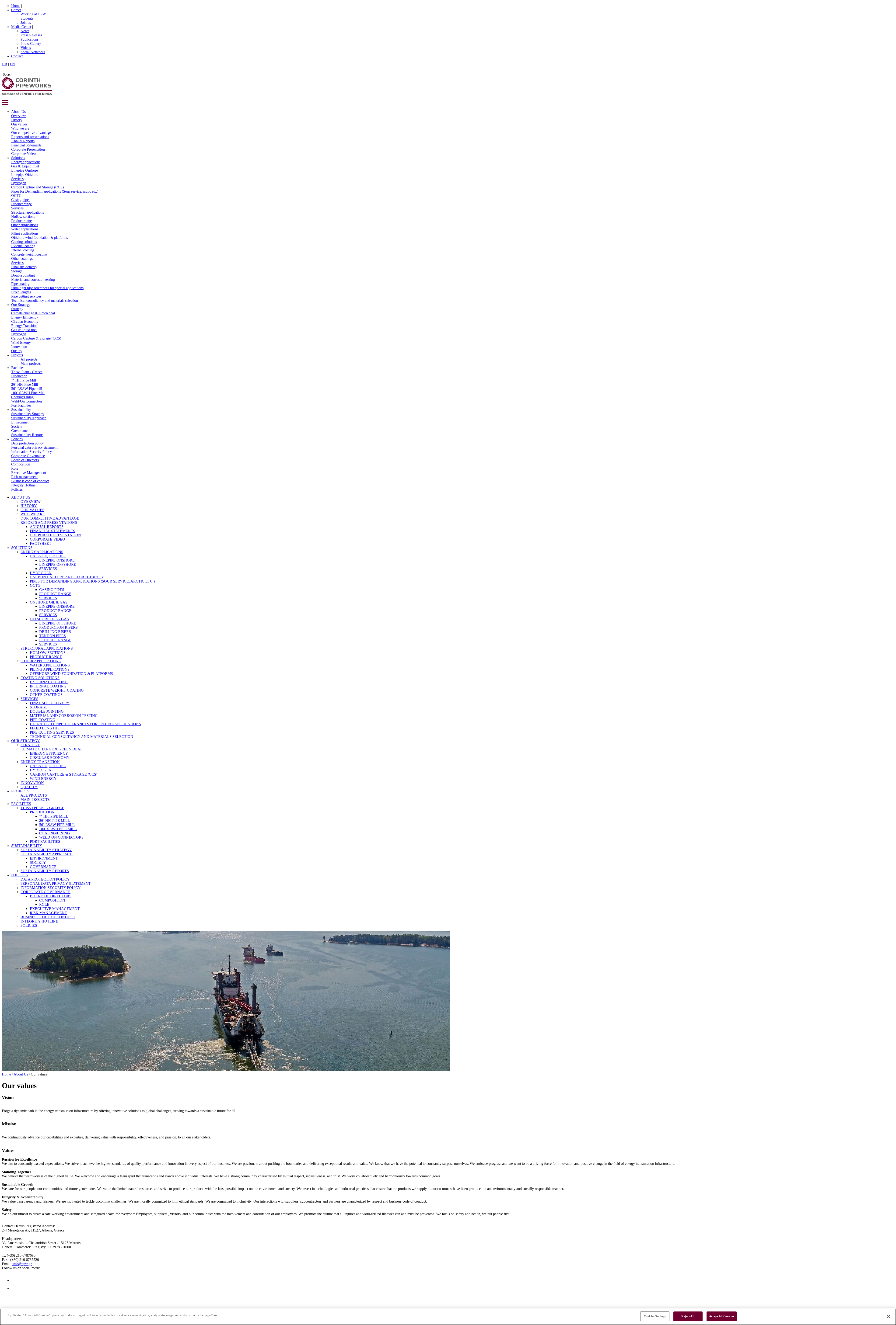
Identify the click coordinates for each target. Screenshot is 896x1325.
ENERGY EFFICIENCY (49, 753)
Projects (17, 355)
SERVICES (48, 569)
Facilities (17, 368)
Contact (17, 56)
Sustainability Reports (27, 435)
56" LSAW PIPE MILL (57, 825)
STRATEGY (30, 745)
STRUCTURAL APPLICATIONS (47, 648)
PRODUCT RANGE (55, 594)
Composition (20, 464)
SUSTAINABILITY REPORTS (45, 871)
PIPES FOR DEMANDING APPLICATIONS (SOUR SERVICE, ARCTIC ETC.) (92, 581)
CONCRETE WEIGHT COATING (57, 690)
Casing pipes (20, 200)
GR (4, 64)
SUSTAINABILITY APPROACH (47, 854)
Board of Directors (25, 460)
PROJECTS (20, 791)
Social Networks (33, 52)
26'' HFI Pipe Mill (24, 384)
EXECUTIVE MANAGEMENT (55, 909)
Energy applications (25, 162)
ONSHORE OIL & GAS (48, 602)
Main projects (31, 363)
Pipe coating (20, 284)
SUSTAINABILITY (26, 846)
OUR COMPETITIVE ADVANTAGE (50, 518)
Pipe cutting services (26, 296)
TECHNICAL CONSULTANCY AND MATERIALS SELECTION (81, 737)
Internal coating (22, 250)
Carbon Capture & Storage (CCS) (36, 338)
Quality (16, 351)
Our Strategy (20, 305)
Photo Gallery (31, 43)
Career (16, 10)
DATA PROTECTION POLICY (45, 879)
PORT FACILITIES (45, 841)
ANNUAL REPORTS (46, 527)
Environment (20, 422)
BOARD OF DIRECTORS (50, 896)
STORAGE (39, 707)
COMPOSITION (52, 900)
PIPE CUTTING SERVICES (52, 732)
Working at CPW (33, 14)
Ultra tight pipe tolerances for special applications (47, 288)
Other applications (24, 225)
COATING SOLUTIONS (40, 678)
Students (27, 18)
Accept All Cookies (721, 1316)
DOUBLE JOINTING (47, 711)
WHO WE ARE (33, 514)
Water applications (24, 229)
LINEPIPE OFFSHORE (57, 564)
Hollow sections (23, 217)
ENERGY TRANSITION (40, 762)
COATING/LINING (54, 833)
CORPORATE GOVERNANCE (45, 892)
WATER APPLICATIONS (50, 665)
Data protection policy (27, 443)
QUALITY (29, 787)
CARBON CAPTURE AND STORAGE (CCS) (66, 577)
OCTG (16, 196)
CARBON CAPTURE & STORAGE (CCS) (63, 774)
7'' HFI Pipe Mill (23, 380)
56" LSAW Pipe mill (26, 389)
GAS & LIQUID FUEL (48, 556)
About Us (18, 112)
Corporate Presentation (28, 149)
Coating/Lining (22, 397)
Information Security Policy (31, 452)
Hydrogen (18, 183)
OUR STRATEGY (25, 741)
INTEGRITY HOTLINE (39, 921)
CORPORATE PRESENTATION (55, 535)
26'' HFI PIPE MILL (54, 820)
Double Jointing (23, 275)
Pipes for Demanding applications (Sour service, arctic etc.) (54, 191)
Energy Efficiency (24, 317)
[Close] (888, 1316)
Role (14, 468)
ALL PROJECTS (34, 795)
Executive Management (28, 473)
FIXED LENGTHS (45, 728)
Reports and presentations (30, 137)
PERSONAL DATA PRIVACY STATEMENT (56, 883)
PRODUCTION (42, 812)
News (25, 31)
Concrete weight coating (29, 254)
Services (17, 179)
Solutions (18, 158)
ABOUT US (20, 497)
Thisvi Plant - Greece (26, 372)
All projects (29, 359)
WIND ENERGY (43, 778)
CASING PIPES (51, 590)
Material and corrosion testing (33, 279)
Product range (21, 204)
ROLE (44, 904)
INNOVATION (32, 783)
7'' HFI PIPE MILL (53, 816)
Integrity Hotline (23, 485)
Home (15, 6)
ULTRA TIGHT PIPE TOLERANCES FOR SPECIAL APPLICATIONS (85, 724)
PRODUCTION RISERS (58, 627)
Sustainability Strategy (27, 414)
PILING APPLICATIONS (50, 669)
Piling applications (24, 233)
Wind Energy (21, 342)
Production (19, 376)
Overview (18, 116)
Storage (16, 271)
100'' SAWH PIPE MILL (58, 829)
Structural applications (27, 212)
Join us (26, 22)
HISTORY (29, 506)
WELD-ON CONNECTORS (61, 837)
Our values (19, 124)
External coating (23, 246)
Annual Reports (23, 141)
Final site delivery (24, 267)
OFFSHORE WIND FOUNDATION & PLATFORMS (71, 674)
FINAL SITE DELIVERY (50, 703)
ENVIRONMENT (44, 858)
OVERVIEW (31, 501)
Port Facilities (21, 405)
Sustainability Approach (28, 418)
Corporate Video (23, 154)
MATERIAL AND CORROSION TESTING (64, 716)
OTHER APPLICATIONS (41, 661)
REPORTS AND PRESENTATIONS (49, 522)
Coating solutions (24, 242)
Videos (26, 48)
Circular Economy (24, 321)
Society (16, 426)
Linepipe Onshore (24, 170)
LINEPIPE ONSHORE (57, 560)
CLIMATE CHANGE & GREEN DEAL (52, 749)
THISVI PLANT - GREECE (42, 808)
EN (12, 64)
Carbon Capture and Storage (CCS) (37, 187)
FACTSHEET (40, 543)
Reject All (687, 1316)
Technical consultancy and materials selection (44, 300)
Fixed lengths (21, 292)
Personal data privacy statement (34, 447)
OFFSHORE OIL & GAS (49, 619)
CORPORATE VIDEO (47, 539)
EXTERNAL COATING (49, 682)
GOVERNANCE (43, 867)
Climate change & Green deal (33, 313)
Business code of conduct (30, 481)
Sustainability (21, 410)
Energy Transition (24, 326)
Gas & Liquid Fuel (25, 166)
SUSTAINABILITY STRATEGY (46, 850)
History (16, 120)
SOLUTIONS (21, 548)
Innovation (19, 347)
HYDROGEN (41, 573)
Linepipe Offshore (24, 175)
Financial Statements (26, 145)
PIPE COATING (42, 720)
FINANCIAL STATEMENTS (52, 531)
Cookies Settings (655, 1316)
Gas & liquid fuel (24, 330)
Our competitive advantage (31, 133)
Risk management (24, 477)
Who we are (20, 128)
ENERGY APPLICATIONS (42, 552)
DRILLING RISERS (55, 632)
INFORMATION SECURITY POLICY (51, 888)
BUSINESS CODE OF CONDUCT (48, 917)
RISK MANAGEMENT (48, 913)
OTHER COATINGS (46, 695)
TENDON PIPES (52, 636)
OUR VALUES (32, 510)
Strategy (17, 309)
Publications (29, 39)
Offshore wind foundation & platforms (39, 237)
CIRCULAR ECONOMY (50, 758)
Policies (17, 439)
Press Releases (31, 35)
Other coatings (22, 258)
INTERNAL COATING (48, 686)
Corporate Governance (28, 456)
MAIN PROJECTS (35, 799)
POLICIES (19, 875)
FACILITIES (21, 804)
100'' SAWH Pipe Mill (28, 393)
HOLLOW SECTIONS (48, 653)
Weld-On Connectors (26, 401)
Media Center (21, 27)
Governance (20, 431)
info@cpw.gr (22, 1264)
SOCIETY (38, 862)
